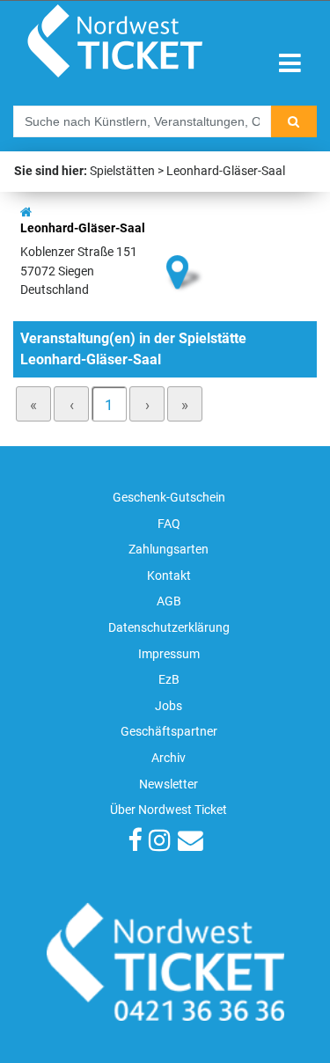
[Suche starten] (294, 121)
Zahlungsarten (168, 549)
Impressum (169, 654)
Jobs (168, 706)
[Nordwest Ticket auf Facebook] (135, 842)
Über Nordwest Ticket (168, 810)
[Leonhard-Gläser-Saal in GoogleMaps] (185, 242)
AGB (169, 601)
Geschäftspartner (169, 731)
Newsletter (168, 784)
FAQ (169, 524)
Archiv (168, 758)
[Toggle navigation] (290, 63)
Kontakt (169, 575)
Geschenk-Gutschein (169, 497)
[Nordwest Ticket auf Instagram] (160, 842)
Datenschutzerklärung (169, 627)
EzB (169, 679)
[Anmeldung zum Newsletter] (190, 842)
